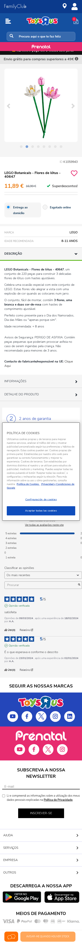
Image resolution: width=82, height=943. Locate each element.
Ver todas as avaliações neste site (44, 524)
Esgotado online (60, 208)
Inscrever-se (41, 813)
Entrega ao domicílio (20, 210)
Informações (15, 381)
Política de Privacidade (58, 800)
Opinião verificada (19, 605)
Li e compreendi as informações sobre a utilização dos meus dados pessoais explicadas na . (43, 798)
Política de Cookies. (28, 484)
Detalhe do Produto (21, 394)
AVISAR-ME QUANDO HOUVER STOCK (47, 936)
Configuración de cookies (41, 499)
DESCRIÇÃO (13, 254)
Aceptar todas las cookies (41, 510)
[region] (41, 471)
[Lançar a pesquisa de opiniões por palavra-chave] (79, 585)
